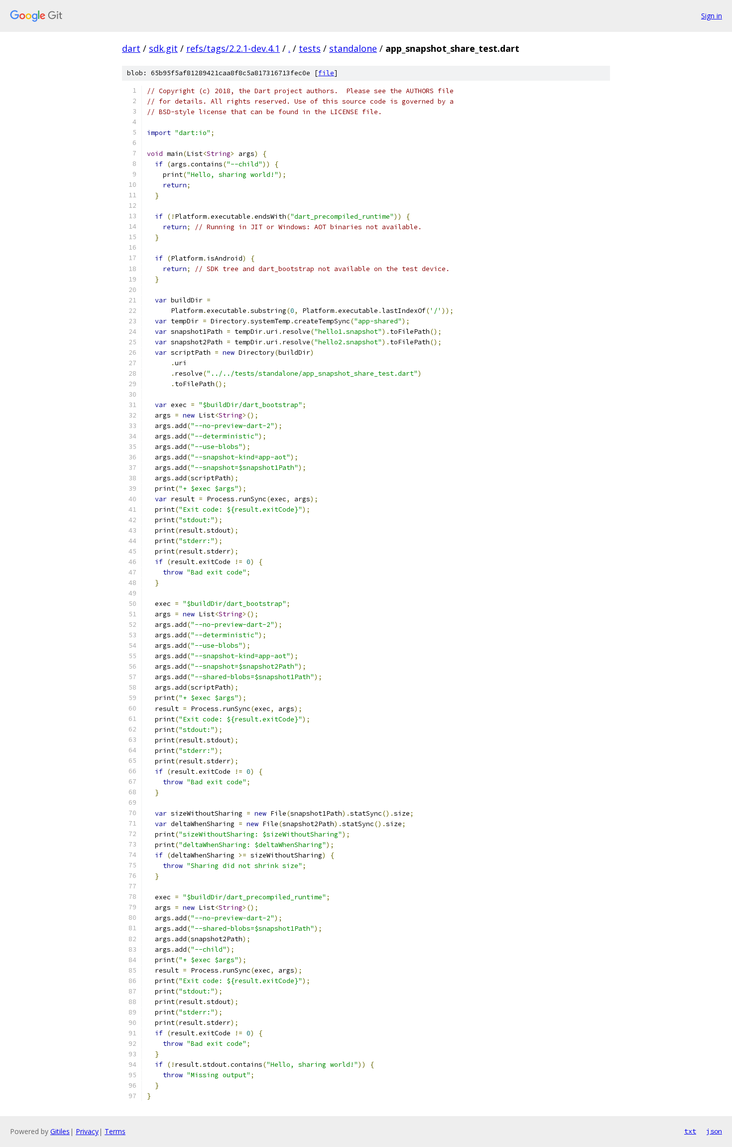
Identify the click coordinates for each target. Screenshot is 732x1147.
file (326, 73)
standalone (353, 48)
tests (310, 48)
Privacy (87, 1131)
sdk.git (163, 48)
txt (690, 1131)
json (714, 1131)
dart (131, 48)
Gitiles (60, 1131)
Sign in (711, 15)
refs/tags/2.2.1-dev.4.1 (233, 48)
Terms (115, 1131)
